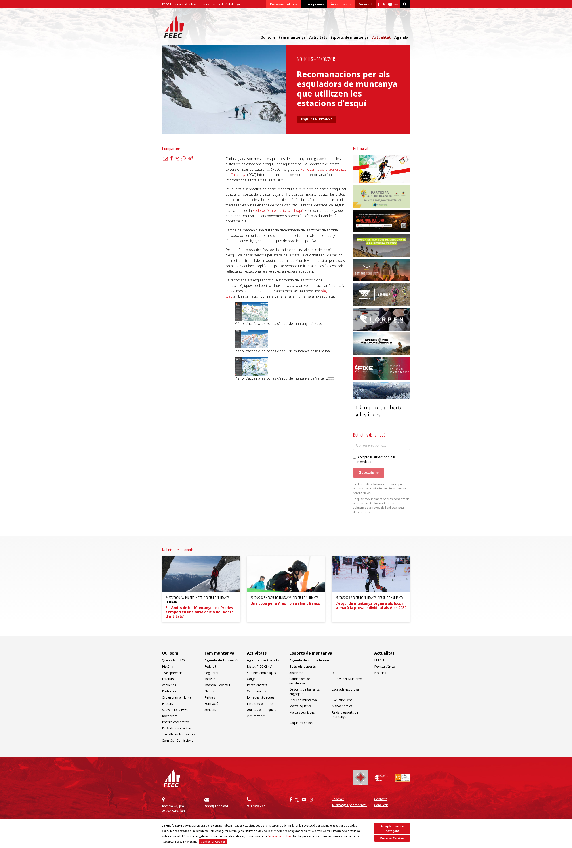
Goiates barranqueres (262, 709)
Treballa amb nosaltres (178, 734)
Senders (210, 709)
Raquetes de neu (301, 723)
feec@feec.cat (216, 806)
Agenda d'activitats (263, 660)
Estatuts (168, 679)
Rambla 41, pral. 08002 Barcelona (174, 808)
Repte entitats (257, 685)
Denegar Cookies (392, 838)
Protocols (169, 691)
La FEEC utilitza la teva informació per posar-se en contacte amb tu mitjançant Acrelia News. (380, 488)
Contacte (380, 799)
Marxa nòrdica (342, 706)
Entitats (167, 703)
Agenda (401, 37)
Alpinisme (296, 673)
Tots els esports (302, 666)
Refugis (209, 697)
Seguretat (211, 673)
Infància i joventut (217, 685)
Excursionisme (342, 700)
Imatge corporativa (176, 722)
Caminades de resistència (299, 681)
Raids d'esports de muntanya (345, 714)
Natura (209, 691)
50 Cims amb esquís (261, 673)
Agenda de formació (221, 660)
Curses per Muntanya (347, 679)
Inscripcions (314, 4)
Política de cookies (279, 836)
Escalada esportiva (345, 689)
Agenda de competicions (309, 660)
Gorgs (251, 679)
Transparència (172, 673)
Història (167, 666)
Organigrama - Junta (176, 697)
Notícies (305, 59)
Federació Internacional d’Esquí (278, 210)
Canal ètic (381, 805)
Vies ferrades (256, 716)
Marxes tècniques (302, 712)
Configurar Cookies (213, 842)
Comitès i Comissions (177, 740)
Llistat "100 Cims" (260, 666)
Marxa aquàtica (300, 706)
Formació (211, 703)
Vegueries (169, 685)
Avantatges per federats (349, 805)
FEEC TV (380, 660)
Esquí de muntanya (316, 119)
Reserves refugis (283, 4)
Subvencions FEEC (175, 709)
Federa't (365, 4)
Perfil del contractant (177, 728)
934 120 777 (256, 806)
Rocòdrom (169, 716)
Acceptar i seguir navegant (392, 828)
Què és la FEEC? (173, 660)
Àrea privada (341, 4)
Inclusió (209, 679)
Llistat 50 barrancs (260, 703)
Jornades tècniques (260, 697)
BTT (335, 673)
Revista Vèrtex (384, 666)
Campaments (256, 691)
